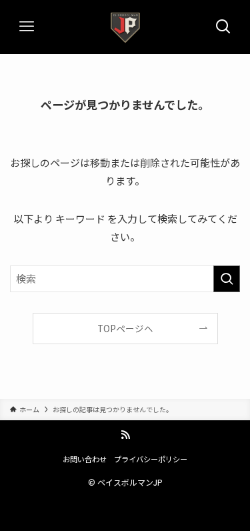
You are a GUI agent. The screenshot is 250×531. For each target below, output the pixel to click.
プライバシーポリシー (150, 459)
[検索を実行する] (226, 279)
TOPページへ (125, 328)
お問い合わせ (85, 459)
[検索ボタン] (223, 26)
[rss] (125, 435)
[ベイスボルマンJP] (125, 26)
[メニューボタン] (26, 26)
